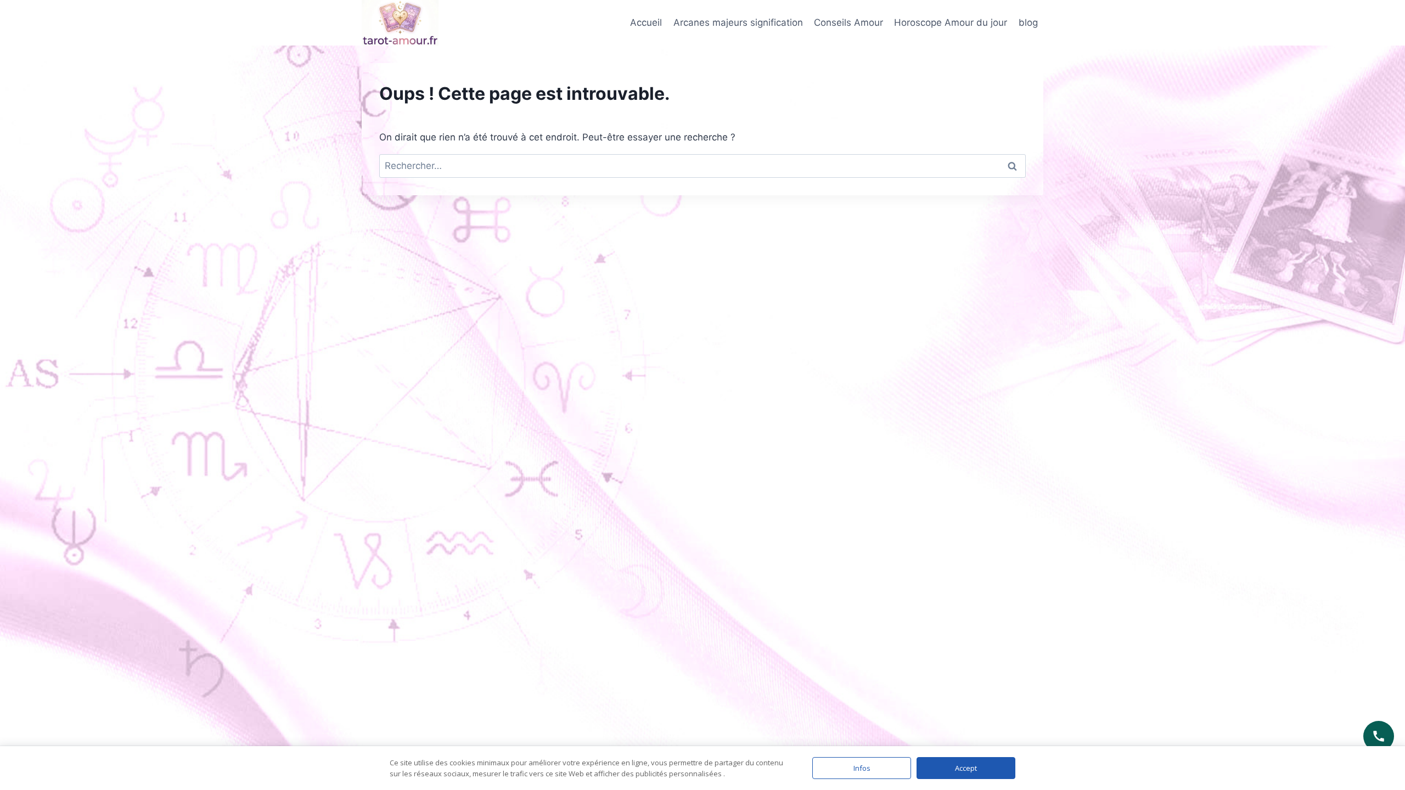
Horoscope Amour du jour (950, 22)
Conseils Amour (848, 22)
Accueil (646, 22)
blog (1028, 22)
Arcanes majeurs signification (738, 22)
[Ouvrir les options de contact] (1378, 736)
